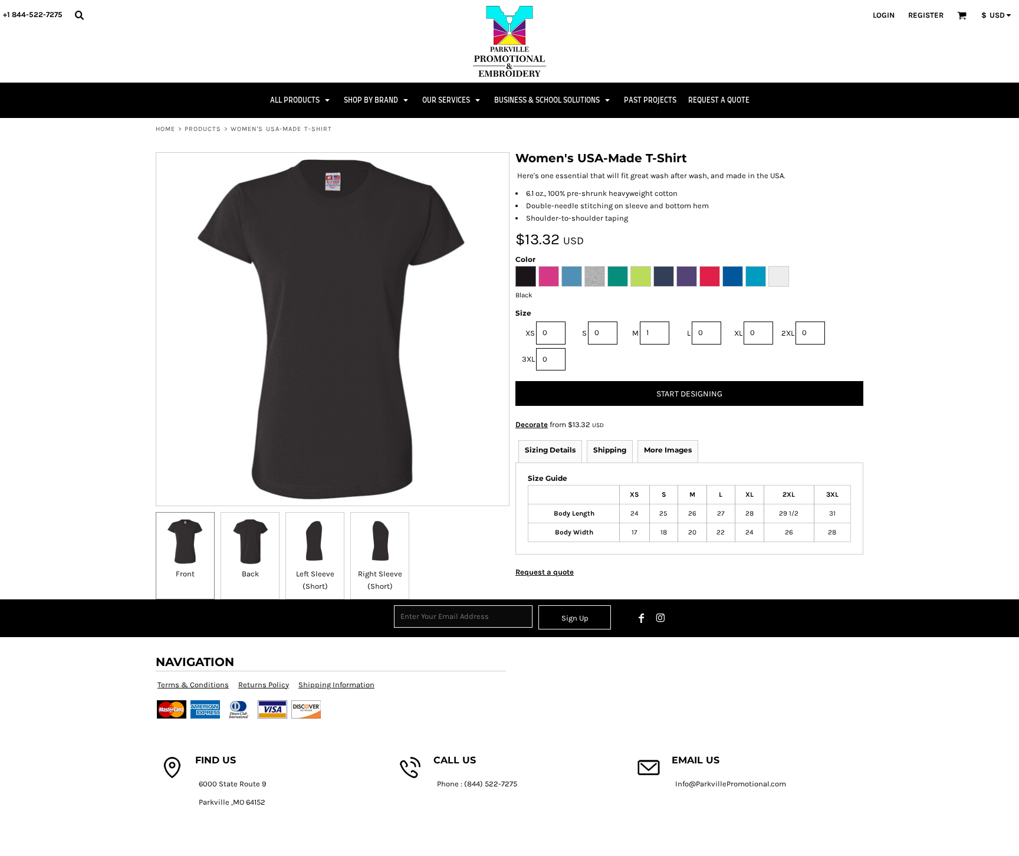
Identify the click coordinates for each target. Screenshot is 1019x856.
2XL (787, 333)
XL (738, 333)
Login (884, 15)
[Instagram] (660, 618)
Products (203, 129)
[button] (79, 14)
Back (250, 573)
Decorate (531, 424)
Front (185, 573)
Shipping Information (336, 684)
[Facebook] (641, 618)
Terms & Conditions (193, 684)
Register (926, 15)
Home (165, 129)
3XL (528, 359)
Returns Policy (263, 684)
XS (530, 333)
